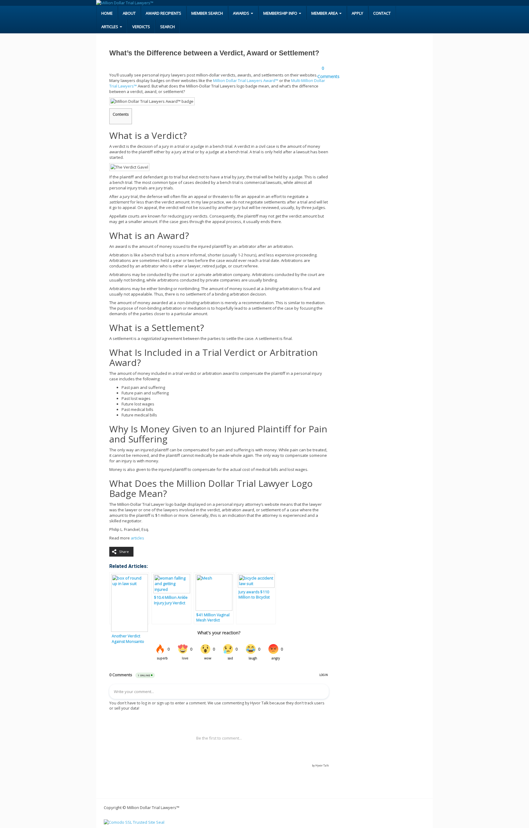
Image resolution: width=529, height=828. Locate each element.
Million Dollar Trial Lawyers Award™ (245, 80)
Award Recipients (163, 13)
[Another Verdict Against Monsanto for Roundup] (129, 598)
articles (137, 538)
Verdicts (141, 26)
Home (107, 13)
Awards (241, 13)
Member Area (325, 13)
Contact (382, 13)
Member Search (207, 13)
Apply (357, 13)
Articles (110, 26)
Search (167, 26)
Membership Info (280, 13)
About (129, 13)
